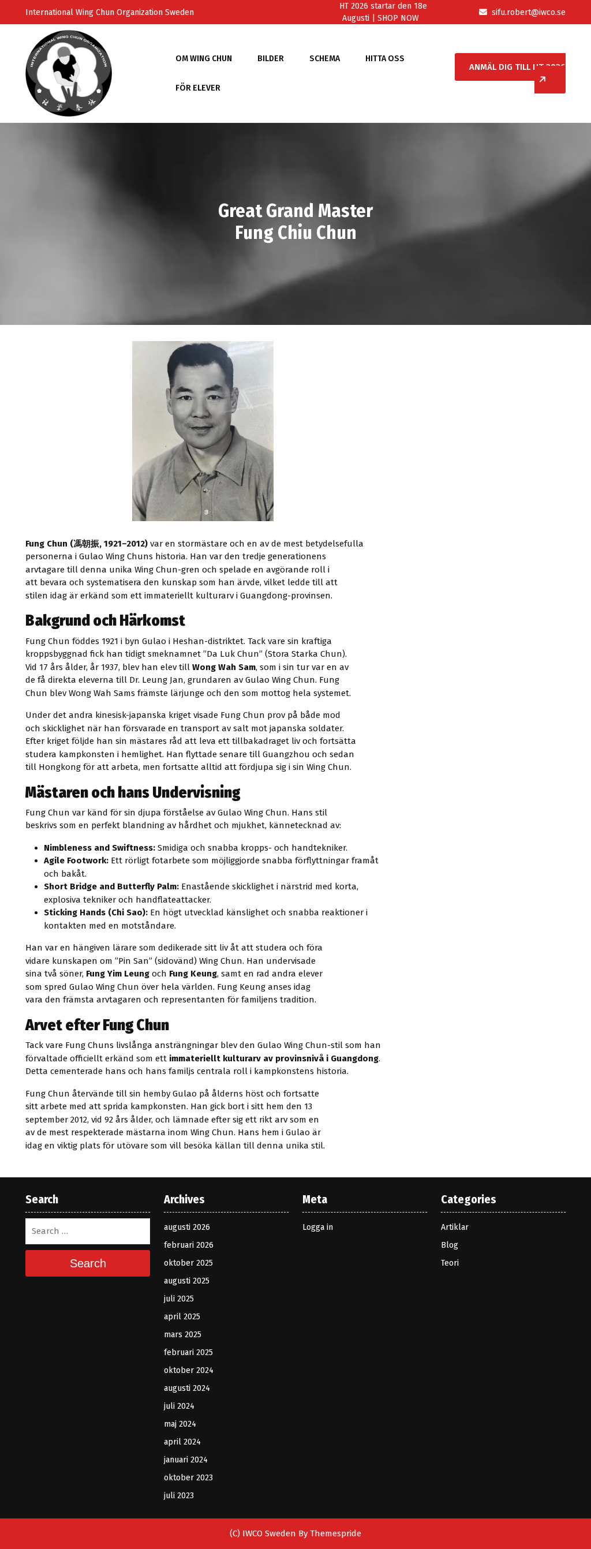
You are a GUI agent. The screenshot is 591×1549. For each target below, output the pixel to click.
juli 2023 (179, 1496)
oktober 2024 (189, 1370)
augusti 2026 (187, 1227)
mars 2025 (182, 1335)
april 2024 (182, 1442)
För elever (197, 88)
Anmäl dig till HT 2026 (517, 67)
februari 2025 (188, 1352)
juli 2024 (179, 1406)
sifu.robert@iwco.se (529, 12)
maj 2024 (180, 1424)
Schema (324, 58)
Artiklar (455, 1227)
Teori (450, 1263)
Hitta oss (385, 58)
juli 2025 (179, 1299)
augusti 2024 (187, 1388)
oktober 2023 (188, 1478)
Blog (449, 1245)
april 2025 (182, 1317)
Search (88, 1263)
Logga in (317, 1227)
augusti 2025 (187, 1281)
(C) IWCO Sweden (263, 1533)
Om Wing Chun (203, 58)
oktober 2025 (188, 1263)
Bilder (270, 58)
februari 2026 (189, 1245)
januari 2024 (186, 1460)
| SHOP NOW (394, 18)
